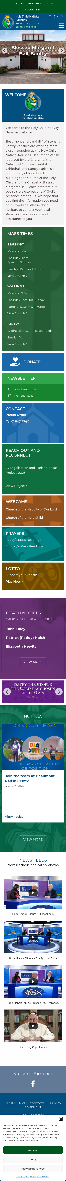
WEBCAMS (34, 3)
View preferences (33, 1168)
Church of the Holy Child (24, 518)
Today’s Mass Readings (23, 540)
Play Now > (14, 581)
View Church (16, 275)
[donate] (25, 361)
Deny (33, 1159)
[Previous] (4, 50)
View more (33, 662)
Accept (33, 1150)
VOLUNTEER (33, 9)
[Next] (61, 50)
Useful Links (15, 1103)
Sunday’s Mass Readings (24, 546)
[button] (61, 1119)
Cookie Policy (22, 1176)
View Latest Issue (25, 389)
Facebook (43, 1073)
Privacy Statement (39, 1176)
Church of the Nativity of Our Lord (31, 509)
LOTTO (50, 3)
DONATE (17, 3)
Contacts (37, 1103)
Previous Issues (23, 395)
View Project (15, 486)
